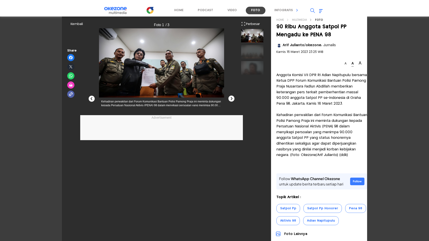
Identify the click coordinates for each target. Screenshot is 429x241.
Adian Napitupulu (321, 220)
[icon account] (279, 45)
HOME (280, 20)
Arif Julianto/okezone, (309, 45)
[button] (297, 10)
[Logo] (150, 10)
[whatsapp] (71, 76)
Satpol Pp (288, 208)
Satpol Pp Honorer (322, 208)
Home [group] (178, 10)
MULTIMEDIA (299, 20)
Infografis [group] (283, 10)
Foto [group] (255, 10)
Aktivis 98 (288, 220)
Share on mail (71, 85)
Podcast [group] (205, 10)
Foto (319, 20)
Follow (357, 181)
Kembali (77, 24)
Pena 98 (355, 208)
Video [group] (232, 10)
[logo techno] (118, 10)
